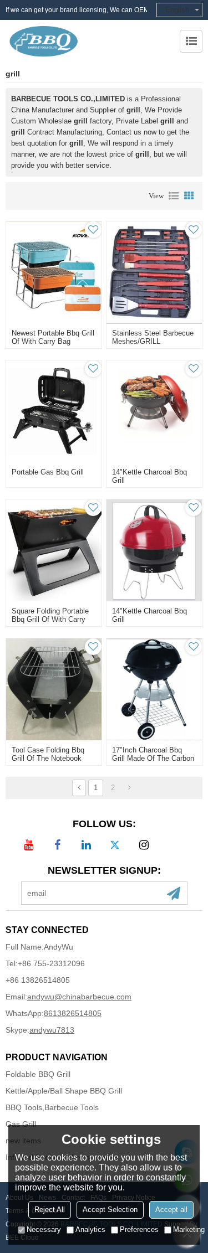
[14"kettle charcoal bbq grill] (154, 411)
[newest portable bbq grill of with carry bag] (54, 272)
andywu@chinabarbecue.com (79, 996)
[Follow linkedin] (86, 845)
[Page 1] (79, 788)
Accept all (171, 1209)
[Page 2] (129, 788)
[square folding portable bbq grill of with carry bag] (54, 550)
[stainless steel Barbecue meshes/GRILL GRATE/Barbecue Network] (154, 272)
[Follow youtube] (28, 845)
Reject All (49, 1209)
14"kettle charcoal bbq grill (149, 476)
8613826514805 (73, 1013)
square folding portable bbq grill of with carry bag (50, 619)
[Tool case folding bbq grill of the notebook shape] (54, 689)
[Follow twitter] (115, 845)
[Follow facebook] (57, 845)
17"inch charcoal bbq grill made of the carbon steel (153, 758)
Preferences (139, 1229)
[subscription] (173, 893)
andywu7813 (51, 1029)
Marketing (189, 1229)
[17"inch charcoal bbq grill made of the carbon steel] (154, 689)
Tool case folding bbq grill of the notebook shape (48, 758)
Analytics (90, 1229)
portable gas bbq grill (48, 472)
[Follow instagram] (144, 845)
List (173, 196)
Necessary (44, 1229)
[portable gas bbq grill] (54, 411)
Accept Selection (110, 1209)
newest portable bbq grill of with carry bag (53, 337)
